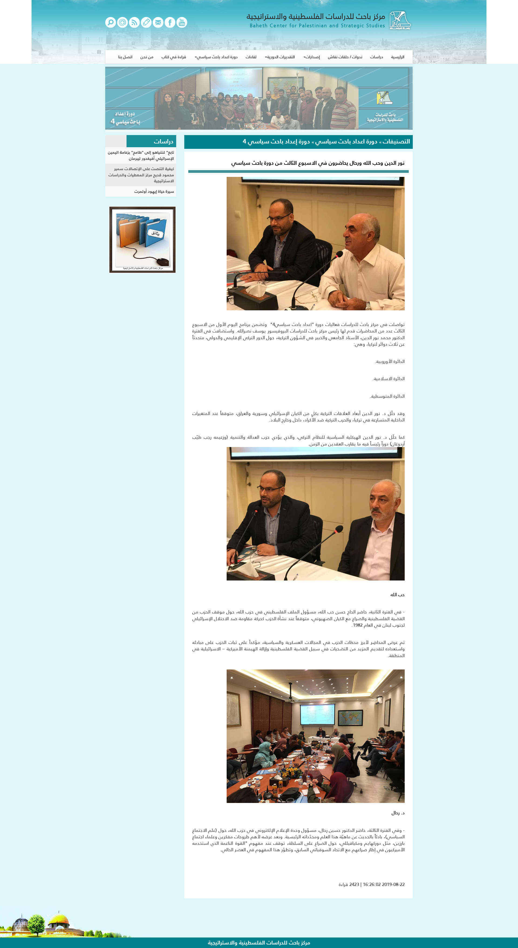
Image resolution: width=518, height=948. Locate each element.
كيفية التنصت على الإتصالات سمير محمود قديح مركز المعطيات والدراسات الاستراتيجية (141, 174)
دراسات (376, 57)
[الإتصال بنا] (158, 25)
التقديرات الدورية (281, 57)
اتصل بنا (125, 57)
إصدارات (313, 57)
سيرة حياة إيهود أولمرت (154, 191)
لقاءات (251, 57)
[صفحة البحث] (110, 25)
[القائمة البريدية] (122, 25)
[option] (259, 99)
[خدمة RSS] (134, 25)
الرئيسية (397, 57)
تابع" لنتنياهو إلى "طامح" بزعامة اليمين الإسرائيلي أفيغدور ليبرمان (141, 155)
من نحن (147, 57)
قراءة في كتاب (174, 57)
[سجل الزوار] (146, 25)
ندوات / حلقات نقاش (345, 57)
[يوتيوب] (181, 25)
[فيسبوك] (170, 25)
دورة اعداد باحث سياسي (217, 57)
